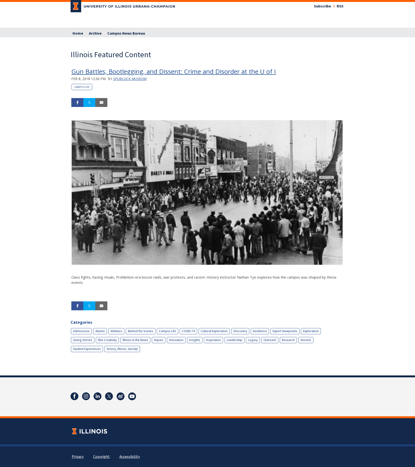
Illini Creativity (107, 340)
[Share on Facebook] (77, 102)
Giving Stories (82, 340)
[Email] (101, 102)
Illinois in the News (135, 340)
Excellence (260, 331)
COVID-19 (188, 331)
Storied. (305, 340)
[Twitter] (109, 396)
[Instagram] (86, 396)
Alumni (100, 331)
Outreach (269, 340)
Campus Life (82, 87)
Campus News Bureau (126, 33)
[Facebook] (74, 396)
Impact (158, 340)
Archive (95, 33)
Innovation (176, 340)
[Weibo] (120, 396)
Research (288, 340)
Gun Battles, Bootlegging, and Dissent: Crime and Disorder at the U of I (173, 71)
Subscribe (322, 6)
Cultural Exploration (214, 331)
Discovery (240, 331)
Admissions (81, 331)
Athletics (116, 331)
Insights (194, 340)
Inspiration (213, 340)
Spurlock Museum (129, 78)
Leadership (234, 340)
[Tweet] (89, 102)
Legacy (253, 340)
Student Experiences (87, 349)
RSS (340, 6)
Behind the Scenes (140, 331)
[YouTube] (132, 396)
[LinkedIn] (97, 396)
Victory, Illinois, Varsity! (122, 349)
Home (78, 33)
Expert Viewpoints (285, 331)
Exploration (311, 331)
